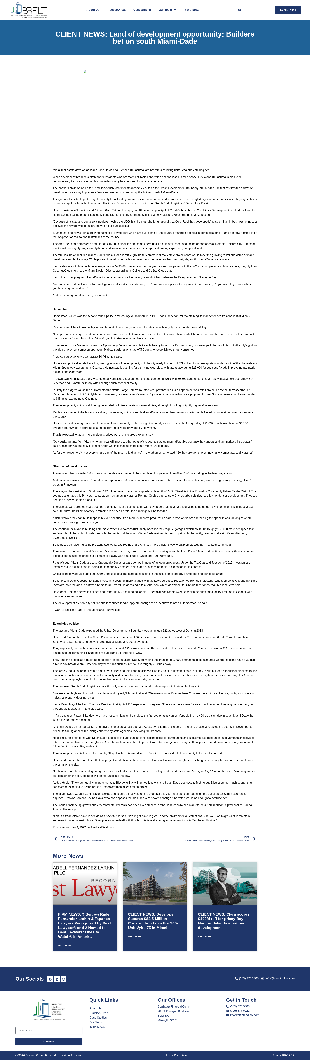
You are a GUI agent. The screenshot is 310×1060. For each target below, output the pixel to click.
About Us (92, 9)
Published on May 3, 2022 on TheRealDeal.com (83, 827)
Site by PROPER (284, 1055)
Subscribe (49, 1041)
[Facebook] (50, 979)
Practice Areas (116, 9)
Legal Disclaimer (177, 1055)
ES (239, 9)
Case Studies (142, 9)
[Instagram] (63, 979)
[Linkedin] (57, 979)
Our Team (165, 9)
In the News (191, 9)
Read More (64, 946)
